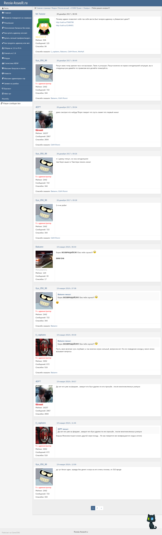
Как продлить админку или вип (17, 43)
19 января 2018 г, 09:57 (66, 382)
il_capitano (55, 52)
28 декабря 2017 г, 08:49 (67, 61)
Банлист (7, 89)
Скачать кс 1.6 (10, 53)
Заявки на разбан (11, 84)
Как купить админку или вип (15, 33)
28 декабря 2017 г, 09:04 (67, 107)
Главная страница (43, 8)
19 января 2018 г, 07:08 (66, 288)
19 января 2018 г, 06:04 (66, 247)
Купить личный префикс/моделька (18, 38)
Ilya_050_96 (41, 60)
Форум (7, 58)
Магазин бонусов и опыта (14, 68)
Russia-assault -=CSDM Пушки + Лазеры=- (74, 8)
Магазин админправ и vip (14, 78)
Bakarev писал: (64, 294)
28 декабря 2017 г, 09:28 (67, 200)
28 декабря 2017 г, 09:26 (67, 154)
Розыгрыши (9, 23)
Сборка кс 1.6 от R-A (12, 48)
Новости (7, 73)
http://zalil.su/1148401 (65, 25)
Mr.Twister (40, 14)
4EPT (38, 107)
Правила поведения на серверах (18, 18)
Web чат (7, 94)
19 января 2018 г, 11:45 (66, 423)
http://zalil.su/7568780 (65, 22)
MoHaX (81, 52)
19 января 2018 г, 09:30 (66, 335)
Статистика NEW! (11, 63)
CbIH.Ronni (72, 52)
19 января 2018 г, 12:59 (66, 464)
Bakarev (63, 52)
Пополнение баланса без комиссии (18, 28)
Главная (7, 13)
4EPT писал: (63, 429)
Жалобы (5, 99)
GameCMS (16, 533)
